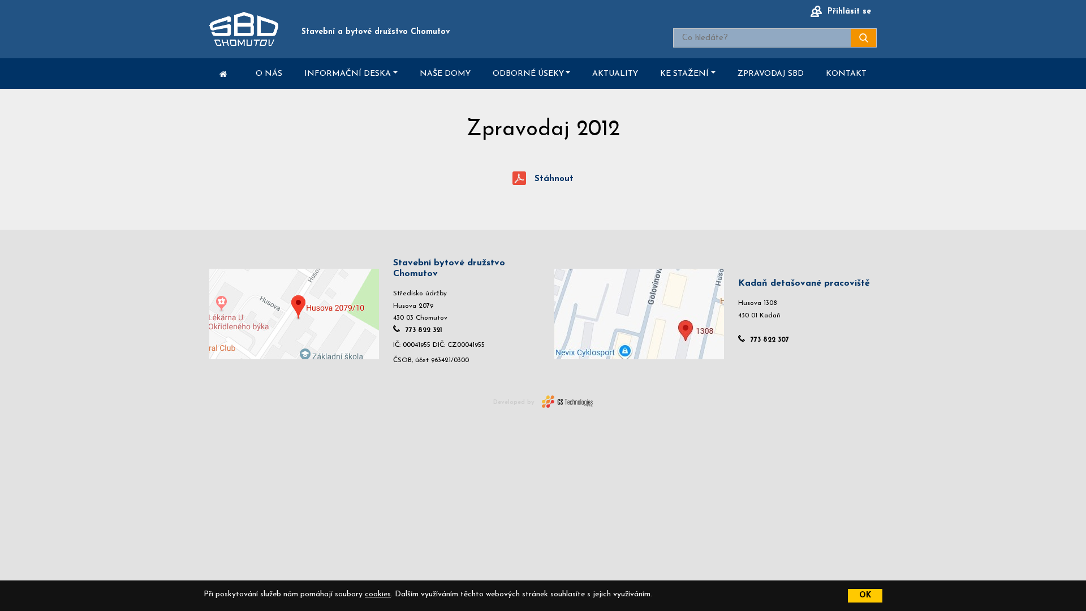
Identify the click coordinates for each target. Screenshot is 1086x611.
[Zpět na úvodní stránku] (244, 29)
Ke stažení (684, 74)
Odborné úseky (528, 74)
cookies (378, 594)
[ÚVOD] (223, 73)
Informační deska (347, 74)
